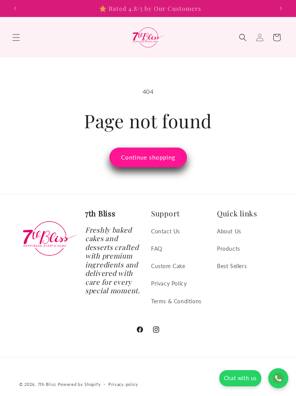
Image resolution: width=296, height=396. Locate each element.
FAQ (156, 248)
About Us (229, 231)
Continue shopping (148, 157)
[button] (16, 37)
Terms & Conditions (176, 301)
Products (228, 248)
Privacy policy (123, 384)
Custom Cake (168, 266)
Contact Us (165, 231)
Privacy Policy (169, 283)
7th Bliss (47, 384)
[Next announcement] (280, 8)
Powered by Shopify (79, 384)
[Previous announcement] (15, 8)
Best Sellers (232, 266)
